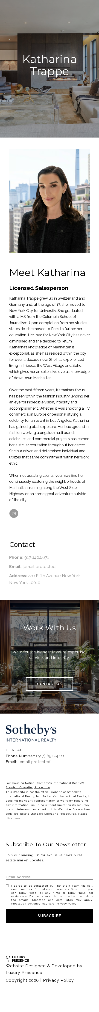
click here (13, 818)
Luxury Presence (24, 972)
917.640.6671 (36, 557)
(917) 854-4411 (50, 756)
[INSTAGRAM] (13, 513)
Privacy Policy (66, 903)
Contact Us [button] (49, 684)
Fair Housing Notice (20, 783)
